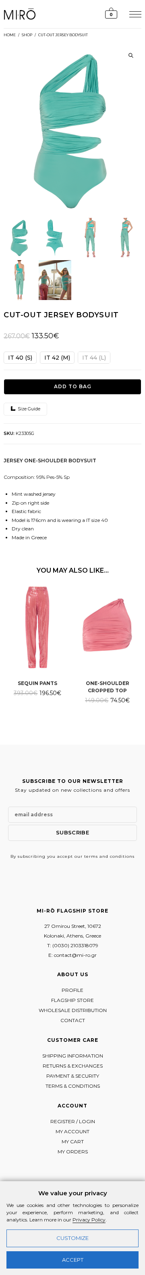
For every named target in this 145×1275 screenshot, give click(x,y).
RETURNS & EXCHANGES (73, 1066)
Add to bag (72, 386)
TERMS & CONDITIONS (73, 1086)
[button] (130, 55)
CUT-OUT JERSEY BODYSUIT (63, 35)
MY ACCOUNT (72, 1131)
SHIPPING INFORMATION (72, 1056)
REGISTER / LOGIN (72, 1121)
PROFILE (72, 990)
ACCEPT (72, 1259)
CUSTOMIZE (72, 1238)
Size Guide (28, 409)
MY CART (73, 1141)
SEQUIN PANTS (37, 683)
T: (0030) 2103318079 (72, 945)
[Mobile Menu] (134, 14)
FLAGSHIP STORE (72, 1000)
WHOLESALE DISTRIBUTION (73, 1010)
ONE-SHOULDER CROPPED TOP (107, 686)
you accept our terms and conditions (91, 856)
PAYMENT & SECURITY (72, 1076)
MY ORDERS (73, 1152)
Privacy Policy (89, 1220)
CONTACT (72, 1020)
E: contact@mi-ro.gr (72, 955)
